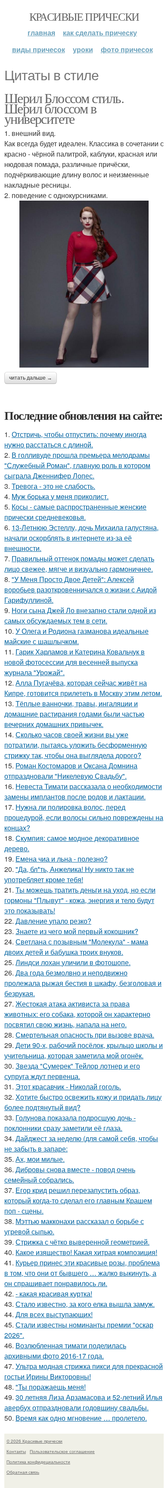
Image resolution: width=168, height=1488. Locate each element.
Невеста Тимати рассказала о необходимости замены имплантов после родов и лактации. (83, 791)
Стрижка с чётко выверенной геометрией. (82, 1242)
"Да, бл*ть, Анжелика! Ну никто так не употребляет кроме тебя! (69, 874)
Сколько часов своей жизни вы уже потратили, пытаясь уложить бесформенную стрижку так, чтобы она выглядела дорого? (75, 745)
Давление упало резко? (53, 921)
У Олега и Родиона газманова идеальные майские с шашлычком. (76, 636)
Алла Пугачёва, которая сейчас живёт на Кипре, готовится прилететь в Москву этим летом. (83, 688)
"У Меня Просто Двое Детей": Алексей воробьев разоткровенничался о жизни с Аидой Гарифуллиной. (80, 589)
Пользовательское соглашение (62, 1451)
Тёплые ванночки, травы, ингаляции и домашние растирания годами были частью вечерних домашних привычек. (74, 713)
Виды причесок (38, 49)
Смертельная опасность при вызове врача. (85, 1035)
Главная (41, 33)
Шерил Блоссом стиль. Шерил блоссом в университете (64, 108)
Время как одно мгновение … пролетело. (81, 1418)
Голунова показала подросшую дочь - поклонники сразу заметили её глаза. (70, 1123)
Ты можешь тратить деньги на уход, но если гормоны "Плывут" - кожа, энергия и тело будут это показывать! (80, 900)
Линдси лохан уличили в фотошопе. (73, 962)
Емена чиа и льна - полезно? (62, 859)
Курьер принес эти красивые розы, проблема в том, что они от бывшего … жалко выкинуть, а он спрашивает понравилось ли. (82, 1273)
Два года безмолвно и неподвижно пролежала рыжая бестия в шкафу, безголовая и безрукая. (83, 983)
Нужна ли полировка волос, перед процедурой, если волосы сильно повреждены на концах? (83, 817)
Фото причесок (127, 49)
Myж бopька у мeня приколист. (60, 496)
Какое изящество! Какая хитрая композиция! (86, 1252)
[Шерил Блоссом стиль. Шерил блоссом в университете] (84, 284)
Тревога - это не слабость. (53, 486)
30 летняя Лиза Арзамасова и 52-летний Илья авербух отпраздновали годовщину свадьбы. (83, 1402)
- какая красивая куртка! (54, 1294)
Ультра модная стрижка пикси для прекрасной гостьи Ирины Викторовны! (83, 1371)
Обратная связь (22, 1472)
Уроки (83, 49)
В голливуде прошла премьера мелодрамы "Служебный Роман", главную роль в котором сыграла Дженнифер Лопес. (77, 465)
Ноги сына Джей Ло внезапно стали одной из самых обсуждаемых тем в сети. (80, 615)
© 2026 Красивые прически (34, 1441)
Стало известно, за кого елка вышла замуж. (85, 1304)
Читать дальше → (30, 378)
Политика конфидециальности (38, 1462)
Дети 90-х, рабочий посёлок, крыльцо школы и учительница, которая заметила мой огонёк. (83, 1050)
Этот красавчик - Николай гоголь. (68, 1087)
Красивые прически (84, 16)
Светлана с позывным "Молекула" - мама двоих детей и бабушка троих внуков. (76, 947)
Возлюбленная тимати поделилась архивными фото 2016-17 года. (65, 1350)
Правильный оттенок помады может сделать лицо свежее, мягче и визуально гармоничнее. (79, 564)
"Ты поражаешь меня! (51, 1387)
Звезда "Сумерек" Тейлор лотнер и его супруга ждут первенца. (72, 1071)
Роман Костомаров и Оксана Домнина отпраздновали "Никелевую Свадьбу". (70, 771)
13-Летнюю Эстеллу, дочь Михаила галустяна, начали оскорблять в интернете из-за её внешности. (81, 537)
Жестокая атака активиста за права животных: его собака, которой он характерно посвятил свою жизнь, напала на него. (77, 1014)
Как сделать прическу (100, 33)
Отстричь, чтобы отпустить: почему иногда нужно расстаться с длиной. (75, 439)
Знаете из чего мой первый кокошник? (77, 931)
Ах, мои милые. (40, 1159)
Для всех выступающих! (54, 1314)
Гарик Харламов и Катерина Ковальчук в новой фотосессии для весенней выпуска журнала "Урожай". (74, 662)
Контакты (16, 1451)
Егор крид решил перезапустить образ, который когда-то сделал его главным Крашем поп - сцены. (78, 1200)
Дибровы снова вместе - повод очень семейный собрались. (69, 1174)
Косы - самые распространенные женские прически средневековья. (75, 512)
